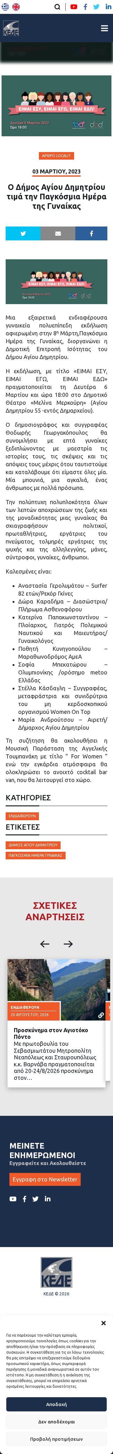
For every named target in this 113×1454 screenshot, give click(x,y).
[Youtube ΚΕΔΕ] (74, 7)
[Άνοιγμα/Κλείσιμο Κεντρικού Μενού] (104, 28)
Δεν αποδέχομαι (56, 1421)
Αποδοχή (56, 1404)
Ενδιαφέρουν (22, 816)
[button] (103, 1323)
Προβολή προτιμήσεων (56, 1439)
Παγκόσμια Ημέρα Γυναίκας (35, 855)
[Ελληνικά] (5, 7)
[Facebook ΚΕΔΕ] (85, 7)
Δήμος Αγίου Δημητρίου (33, 845)
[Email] (57, 233)
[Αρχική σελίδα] (11, 28)
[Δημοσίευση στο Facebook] (91, 233)
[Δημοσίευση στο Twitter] (23, 233)
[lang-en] (16, 7)
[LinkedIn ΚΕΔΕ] (108, 7)
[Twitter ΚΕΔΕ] (96, 7)
